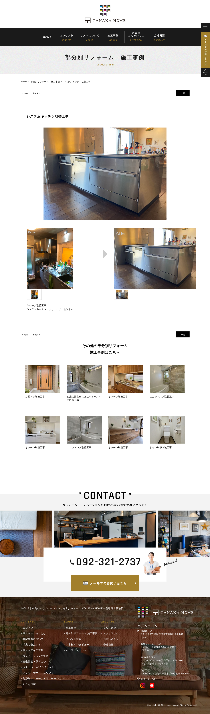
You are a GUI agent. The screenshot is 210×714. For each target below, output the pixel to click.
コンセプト (29, 627)
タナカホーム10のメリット (38, 667)
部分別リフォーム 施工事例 (82, 633)
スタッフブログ (112, 633)
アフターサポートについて (38, 672)
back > (36, 93)
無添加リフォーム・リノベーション (43, 678)
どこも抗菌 (29, 684)
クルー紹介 (109, 627)
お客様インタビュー (77, 644)
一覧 (183, 93)
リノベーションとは (34, 633)
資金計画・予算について (37, 661)
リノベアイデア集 (33, 650)
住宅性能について (33, 639)
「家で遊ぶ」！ (32, 644)
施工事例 (71, 627)
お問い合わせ (111, 639)
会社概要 (108, 644)
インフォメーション (77, 650)
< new (25, 93)
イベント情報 (73, 639)
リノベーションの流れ (36, 655)
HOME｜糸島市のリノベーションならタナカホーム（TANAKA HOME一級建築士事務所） (73, 608)
